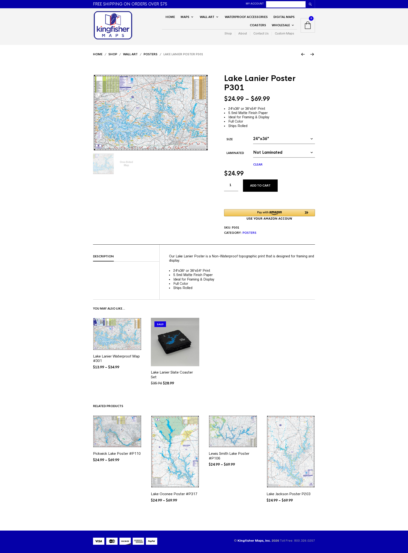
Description (103, 256)
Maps (185, 17)
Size (229, 139)
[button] (269, 214)
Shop (228, 33)
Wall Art (207, 17)
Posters (150, 54)
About (242, 33)
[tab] (126, 257)
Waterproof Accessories (246, 17)
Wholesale (281, 25)
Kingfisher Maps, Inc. (255, 540)
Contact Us (260, 33)
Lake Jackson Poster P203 (288, 494)
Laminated (235, 153)
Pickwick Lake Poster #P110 (117, 453)
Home (170, 17)
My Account (255, 3)
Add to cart (260, 185)
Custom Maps (284, 33)
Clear (258, 164)
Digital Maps (284, 17)
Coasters (258, 25)
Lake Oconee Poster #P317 (174, 494)
